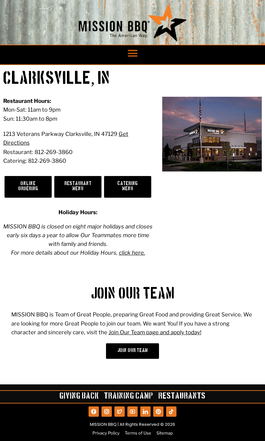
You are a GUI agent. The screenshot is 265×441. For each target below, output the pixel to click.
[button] (132, 53)
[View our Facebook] (94, 411)
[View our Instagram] (106, 411)
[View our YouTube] (132, 411)
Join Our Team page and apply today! (155, 332)
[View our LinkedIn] (145, 411)
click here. (132, 252)
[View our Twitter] (119, 411)
